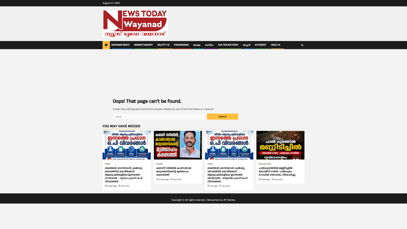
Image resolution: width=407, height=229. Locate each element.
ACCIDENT (260, 45)
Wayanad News (120, 45)
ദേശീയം (209, 45)
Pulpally (159, 164)
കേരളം (196, 45)
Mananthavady (143, 45)
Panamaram (181, 45)
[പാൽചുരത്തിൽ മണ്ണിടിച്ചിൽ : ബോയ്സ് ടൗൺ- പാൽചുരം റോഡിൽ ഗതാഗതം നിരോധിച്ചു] (280, 145)
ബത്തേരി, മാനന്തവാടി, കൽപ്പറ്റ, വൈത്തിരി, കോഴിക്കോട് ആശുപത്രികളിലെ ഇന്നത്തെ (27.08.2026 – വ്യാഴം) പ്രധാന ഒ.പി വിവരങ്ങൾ (123, 174)
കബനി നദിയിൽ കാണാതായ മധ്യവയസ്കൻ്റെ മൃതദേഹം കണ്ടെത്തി (173, 171)
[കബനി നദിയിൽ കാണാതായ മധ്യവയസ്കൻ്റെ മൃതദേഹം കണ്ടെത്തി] (178, 145)
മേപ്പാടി (246, 45)
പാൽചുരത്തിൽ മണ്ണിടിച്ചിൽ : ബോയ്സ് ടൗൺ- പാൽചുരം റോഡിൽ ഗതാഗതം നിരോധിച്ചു (277, 171)
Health (275, 45)
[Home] (106, 45)
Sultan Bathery (228, 45)
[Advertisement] (203, 73)
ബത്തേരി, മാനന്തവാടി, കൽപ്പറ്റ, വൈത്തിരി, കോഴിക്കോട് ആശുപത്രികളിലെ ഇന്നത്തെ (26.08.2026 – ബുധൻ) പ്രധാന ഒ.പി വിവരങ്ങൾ (227, 174)
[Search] (302, 45)
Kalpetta (163, 45)
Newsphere (213, 200)
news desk (125, 186)
